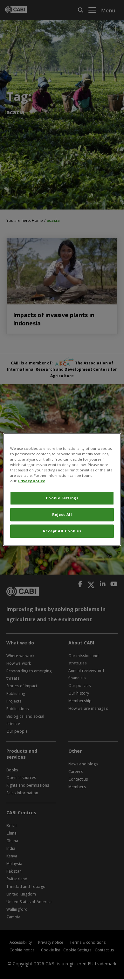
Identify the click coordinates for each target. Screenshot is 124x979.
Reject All (62, 514)
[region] (62, 489)
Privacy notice (31, 481)
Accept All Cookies (62, 531)
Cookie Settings (62, 498)
